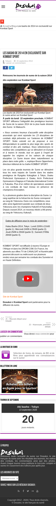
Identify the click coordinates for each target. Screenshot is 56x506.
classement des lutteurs (20, 466)
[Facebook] (23, 491)
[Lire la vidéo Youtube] (28, 278)
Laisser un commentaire (16, 63)
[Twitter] (28, 491)
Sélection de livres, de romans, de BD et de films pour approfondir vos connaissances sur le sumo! (33, 355)
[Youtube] (37, 491)
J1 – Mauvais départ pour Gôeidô (16, 319)
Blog (13, 26)
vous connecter (42, 334)
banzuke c (42, 463)
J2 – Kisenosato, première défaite (40, 325)
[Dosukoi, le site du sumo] (28, 7)
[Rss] (19, 491)
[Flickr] (33, 491)
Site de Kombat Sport (13, 297)
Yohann (8, 61)
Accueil (6, 26)
